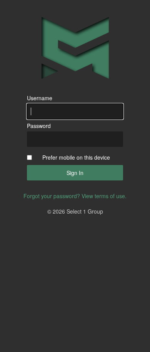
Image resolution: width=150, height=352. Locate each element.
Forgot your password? (51, 196)
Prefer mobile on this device (76, 157)
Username (39, 98)
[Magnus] (75, 48)
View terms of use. (104, 196)
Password (39, 126)
